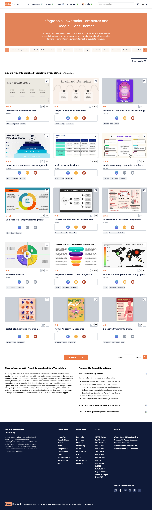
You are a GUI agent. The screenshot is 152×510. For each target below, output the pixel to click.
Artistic (8, 342)
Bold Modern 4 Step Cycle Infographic (25, 219)
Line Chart (96, 50)
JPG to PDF (99, 451)
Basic (57, 124)
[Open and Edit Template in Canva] (19, 118)
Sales (78, 449)
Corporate (15, 124)
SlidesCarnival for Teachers (126, 449)
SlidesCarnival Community (125, 446)
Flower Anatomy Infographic (69, 328)
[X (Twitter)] (130, 490)
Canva (60, 443)
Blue (7, 178)
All (59, 463)
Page (120, 357)
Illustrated (68, 50)
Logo (87, 50)
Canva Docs (63, 451)
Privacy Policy (88, 504)
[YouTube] (125, 490)
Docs (78, 454)
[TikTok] (139, 490)
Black (8, 124)
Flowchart (78, 50)
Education (80, 437)
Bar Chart (126, 50)
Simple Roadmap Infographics (70, 110)
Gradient (23, 178)
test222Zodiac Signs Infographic (23, 328)
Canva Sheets (63, 460)
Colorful (106, 178)
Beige (62, 124)
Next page (73, 357)
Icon (59, 50)
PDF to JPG (99, 454)
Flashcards (116, 50)
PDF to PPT (99, 449)
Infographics (81, 460)
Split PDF (98, 466)
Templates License (60, 504)
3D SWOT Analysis (15, 274)
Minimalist (69, 124)
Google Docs (63, 449)
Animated (137, 50)
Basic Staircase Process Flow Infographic (27, 165)
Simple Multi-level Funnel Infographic (74, 274)
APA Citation (100, 443)
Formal (22, 124)
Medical (79, 443)
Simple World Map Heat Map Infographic (124, 274)
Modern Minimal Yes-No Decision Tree (74, 219)
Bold (12, 233)
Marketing (80, 446)
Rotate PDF (99, 469)
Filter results (137, 61)
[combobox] (116, 4)
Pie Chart (34, 50)
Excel (60, 454)
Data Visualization (47, 50)
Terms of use (45, 504)
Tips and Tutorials (121, 443)
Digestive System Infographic (118, 328)
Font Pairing (100, 440)
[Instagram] (115, 490)
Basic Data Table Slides (67, 165)
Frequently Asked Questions (126, 440)
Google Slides (63, 440)
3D (7, 288)
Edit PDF (98, 460)
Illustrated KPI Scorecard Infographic (122, 219)
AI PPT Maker (100, 437)
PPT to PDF (99, 446)
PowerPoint (62, 437)
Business (80, 440)
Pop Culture (81, 451)
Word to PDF (100, 457)
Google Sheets (64, 457)
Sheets (79, 457)
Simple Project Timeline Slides (21, 110)
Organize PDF (100, 472)
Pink (111, 124)
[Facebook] (120, 490)
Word (60, 446)
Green (65, 342)
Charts (105, 50)
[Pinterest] (134, 490)
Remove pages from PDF (101, 476)
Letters (79, 463)
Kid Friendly (116, 342)
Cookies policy (75, 504)
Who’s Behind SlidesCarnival (126, 437)
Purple (117, 124)
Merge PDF (99, 463)
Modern (106, 124)
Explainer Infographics (20, 50)
